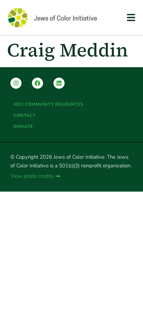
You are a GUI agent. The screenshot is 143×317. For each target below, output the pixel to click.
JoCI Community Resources (48, 104)
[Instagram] (16, 83)
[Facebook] (37, 83)
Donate (23, 126)
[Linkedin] (59, 83)
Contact (25, 115)
